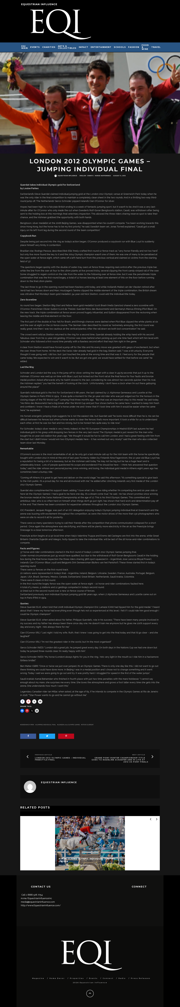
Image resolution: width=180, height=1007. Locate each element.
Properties (77, 978)
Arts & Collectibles (67, 47)
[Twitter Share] (34, 701)
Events (35, 47)
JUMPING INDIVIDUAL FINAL (46, 725)
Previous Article (43, 755)
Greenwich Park (27, 725)
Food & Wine (145, 47)
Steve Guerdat (88, 725)
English (83, 176)
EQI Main (24, 47)
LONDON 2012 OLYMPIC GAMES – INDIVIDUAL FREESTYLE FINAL (60, 759)
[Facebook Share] (22, 701)
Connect (108, 978)
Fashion (133, 47)
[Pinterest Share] (28, 701)
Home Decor (57, 978)
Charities (48, 47)
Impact (83, 47)
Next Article (138, 755)
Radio (122, 978)
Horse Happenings (103, 176)
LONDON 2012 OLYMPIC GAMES (69, 725)
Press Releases (140, 978)
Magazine (38, 978)
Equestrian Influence (39, 4)
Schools (120, 47)
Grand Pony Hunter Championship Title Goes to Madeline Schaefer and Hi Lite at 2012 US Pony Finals (120, 760)
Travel (156, 47)
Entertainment (101, 47)
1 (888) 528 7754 (34, 894)
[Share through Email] (40, 701)
